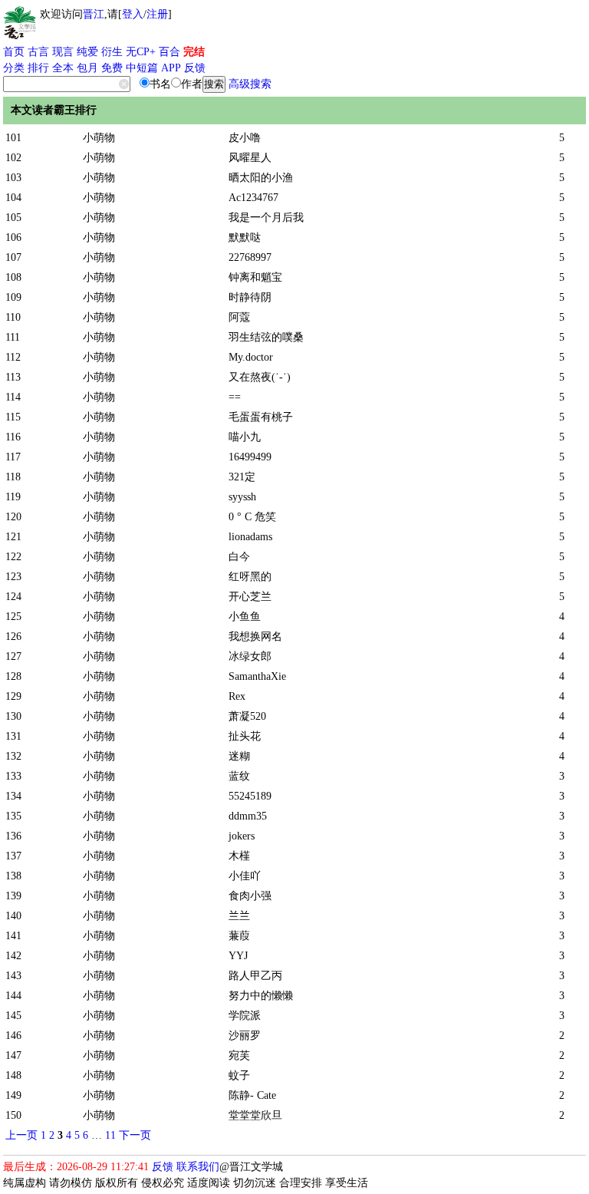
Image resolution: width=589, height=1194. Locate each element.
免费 (112, 68)
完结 (194, 52)
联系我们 (197, 1167)
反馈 (195, 68)
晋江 (93, 14)
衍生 (112, 52)
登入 (132, 14)
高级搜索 (250, 84)
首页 (14, 52)
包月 (87, 68)
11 (110, 1135)
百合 (169, 52)
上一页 (21, 1135)
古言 (38, 52)
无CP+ (141, 52)
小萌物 (99, 137)
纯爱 (87, 52)
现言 (63, 52)
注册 (157, 14)
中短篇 (142, 68)
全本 (63, 68)
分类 (14, 68)
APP (171, 68)
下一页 (135, 1135)
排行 (38, 68)
